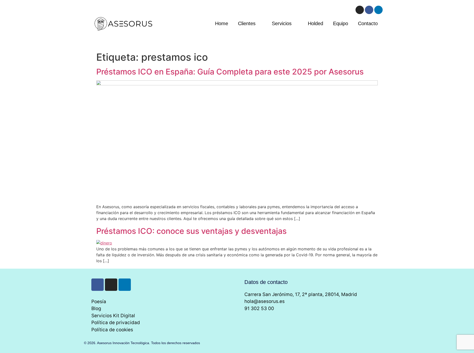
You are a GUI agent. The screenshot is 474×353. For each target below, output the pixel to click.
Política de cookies (112, 330)
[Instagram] (360, 10)
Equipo (340, 23)
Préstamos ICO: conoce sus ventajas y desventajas (191, 231)
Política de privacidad (115, 322)
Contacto (368, 23)
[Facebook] (369, 10)
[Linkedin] (378, 10)
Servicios (282, 23)
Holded (315, 23)
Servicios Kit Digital (113, 315)
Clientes (247, 23)
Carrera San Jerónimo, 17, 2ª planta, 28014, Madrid (300, 294)
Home (221, 23)
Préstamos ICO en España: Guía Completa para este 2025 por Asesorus (230, 71)
